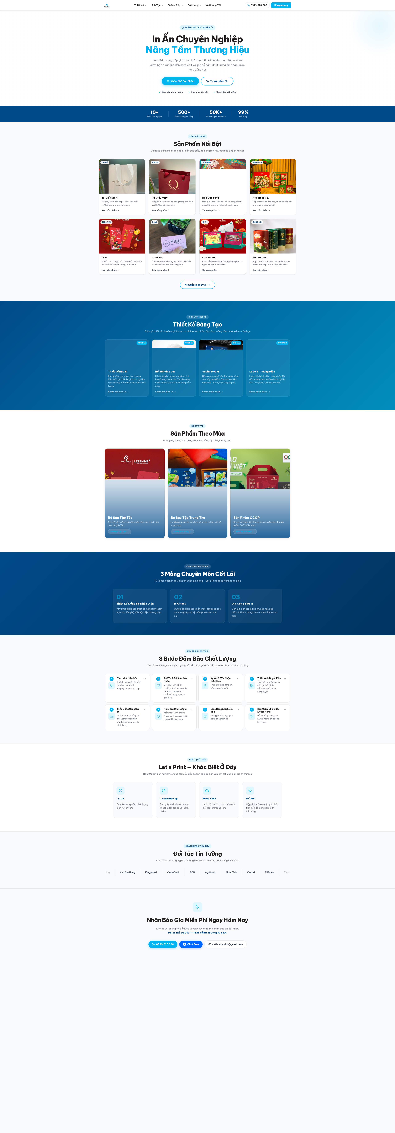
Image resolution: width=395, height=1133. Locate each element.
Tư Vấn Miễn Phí (219, 81)
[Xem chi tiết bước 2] (191, 679)
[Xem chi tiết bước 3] (238, 679)
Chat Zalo (193, 944)
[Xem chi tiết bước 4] (285, 679)
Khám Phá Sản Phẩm (182, 81)
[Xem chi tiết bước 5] (145, 709)
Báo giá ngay (281, 5)
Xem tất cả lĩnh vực (195, 284)
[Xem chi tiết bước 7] (238, 709)
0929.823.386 (165, 944)
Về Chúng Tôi (213, 5)
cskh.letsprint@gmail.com (227, 944)
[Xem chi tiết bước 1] (145, 679)
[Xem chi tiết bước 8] (285, 709)
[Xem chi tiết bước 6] (191, 709)
